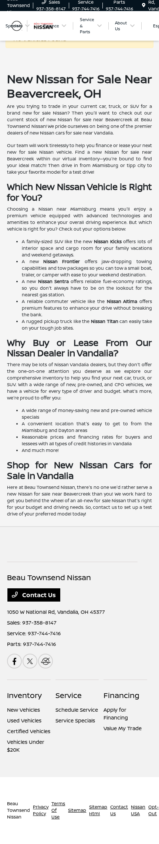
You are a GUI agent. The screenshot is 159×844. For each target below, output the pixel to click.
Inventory (24, 695)
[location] (143, 5)
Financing (121, 695)
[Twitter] (30, 661)
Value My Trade (123, 728)
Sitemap (77, 810)
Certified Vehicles (28, 731)
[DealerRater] (45, 661)
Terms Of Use (58, 810)
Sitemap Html (98, 810)
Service (68, 695)
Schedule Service (76, 709)
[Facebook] (14, 661)
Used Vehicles (24, 720)
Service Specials (75, 720)
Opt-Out (153, 810)
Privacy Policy (40, 810)
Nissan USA (138, 810)
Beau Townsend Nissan (18, 810)
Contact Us (38, 595)
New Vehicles (23, 709)
